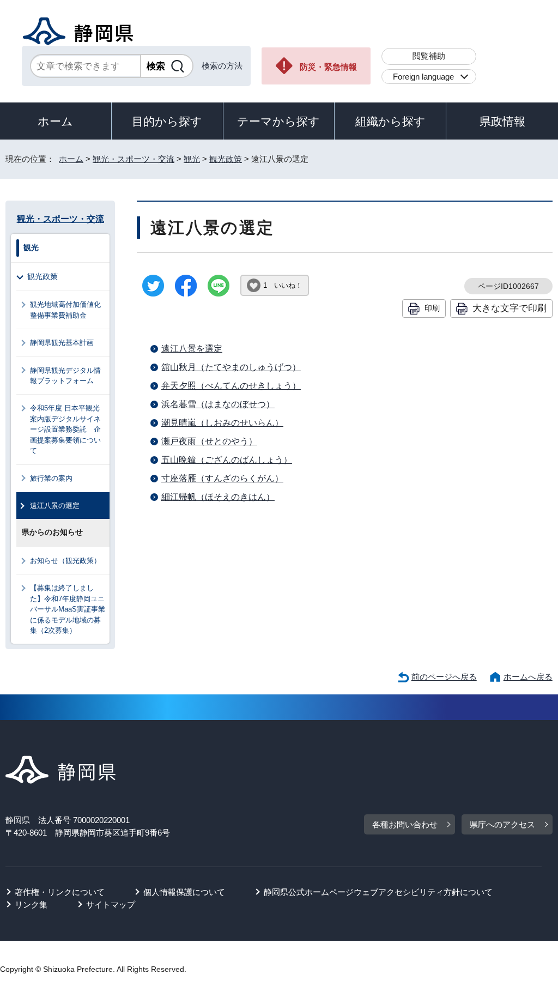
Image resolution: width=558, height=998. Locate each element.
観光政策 (225, 159)
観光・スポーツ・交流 (133, 159)
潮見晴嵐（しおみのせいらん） (222, 422)
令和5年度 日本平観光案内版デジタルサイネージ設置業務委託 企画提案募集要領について (65, 429)
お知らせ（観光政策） (65, 561)
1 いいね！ (282, 285)
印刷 (432, 308)
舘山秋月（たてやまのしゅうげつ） (231, 367)
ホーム (55, 121)
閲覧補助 (429, 56)
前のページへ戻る (444, 676)
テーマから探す (278, 121)
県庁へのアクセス (502, 824)
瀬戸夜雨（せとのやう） (209, 441)
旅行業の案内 (51, 478)
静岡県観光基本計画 (62, 342)
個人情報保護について (184, 892)
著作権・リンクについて (60, 892)
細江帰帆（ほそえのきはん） (218, 496)
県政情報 (502, 121)
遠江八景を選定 (191, 348)
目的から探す (167, 121)
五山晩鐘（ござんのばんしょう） (226, 459)
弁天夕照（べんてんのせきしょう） (231, 385)
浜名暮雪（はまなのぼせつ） (218, 404)
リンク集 (31, 904)
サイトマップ (110, 904)
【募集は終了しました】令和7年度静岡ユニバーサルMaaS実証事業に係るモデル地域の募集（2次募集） (67, 609)
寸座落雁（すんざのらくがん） (222, 478)
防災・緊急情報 (328, 66)
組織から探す (390, 121)
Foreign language (423, 76)
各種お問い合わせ (405, 824)
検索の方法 (222, 65)
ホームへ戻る (528, 676)
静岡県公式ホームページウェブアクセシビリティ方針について (378, 892)
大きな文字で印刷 (509, 308)
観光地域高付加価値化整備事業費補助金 (65, 309)
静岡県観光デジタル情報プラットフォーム (65, 375)
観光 (192, 159)
